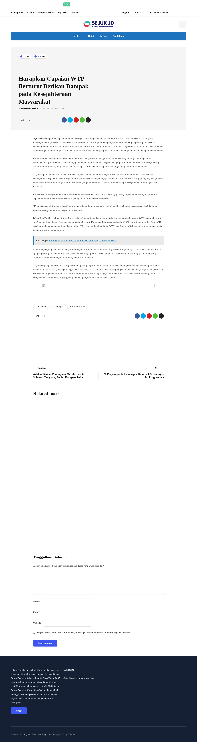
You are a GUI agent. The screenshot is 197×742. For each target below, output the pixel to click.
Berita (76, 36)
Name (36, 601)
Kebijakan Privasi (45, 12)
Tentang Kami (17, 12)
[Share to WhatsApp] (82, 120)
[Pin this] (76, 120)
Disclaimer (75, 12)
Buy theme (62, 12)
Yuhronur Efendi (78, 306)
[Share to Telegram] (88, 120)
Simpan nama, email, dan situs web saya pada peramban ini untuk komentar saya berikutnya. (83, 632)
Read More (128, 4)
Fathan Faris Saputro (29, 108)
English (125, 12)
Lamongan (58, 306)
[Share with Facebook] (64, 120)
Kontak (30, 12)
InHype (26, 734)
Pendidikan (119, 36)
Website (37, 623)
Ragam (103, 36)
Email (36, 612)
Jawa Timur (41, 306)
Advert (138, 12)
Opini (91, 36)
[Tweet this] (70, 120)
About (19, 710)
